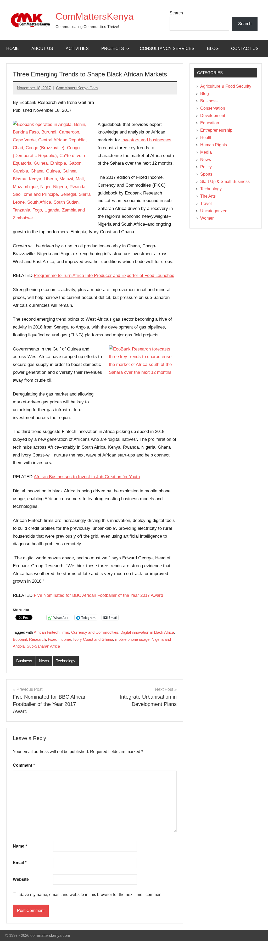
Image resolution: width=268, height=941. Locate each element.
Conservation (212, 108)
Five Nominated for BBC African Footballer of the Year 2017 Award (98, 595)
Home (12, 48)
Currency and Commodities (94, 632)
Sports (206, 174)
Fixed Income (59, 639)
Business (24, 661)
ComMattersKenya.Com (77, 88)
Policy (206, 167)
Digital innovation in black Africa (147, 632)
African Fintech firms (51, 632)
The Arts (208, 196)
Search (176, 13)
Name (20, 846)
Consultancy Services (167, 48)
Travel (206, 203)
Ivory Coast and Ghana (93, 639)
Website (21, 879)
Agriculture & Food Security (225, 86)
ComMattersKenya (94, 16)
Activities (77, 48)
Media (206, 152)
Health (206, 137)
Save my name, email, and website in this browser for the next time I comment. (91, 894)
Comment (24, 765)
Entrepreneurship (216, 130)
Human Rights (213, 145)
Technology (65, 661)
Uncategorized (213, 211)
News (44, 661)
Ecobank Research (29, 639)
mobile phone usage (132, 639)
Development (212, 115)
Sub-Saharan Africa (43, 646)
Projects (112, 48)
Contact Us (245, 48)
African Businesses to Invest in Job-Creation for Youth (87, 476)
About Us (42, 48)
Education (209, 123)
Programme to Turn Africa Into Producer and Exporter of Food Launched (104, 275)
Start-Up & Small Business (225, 181)
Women (207, 218)
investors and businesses (146, 139)
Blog (213, 48)
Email (19, 862)
